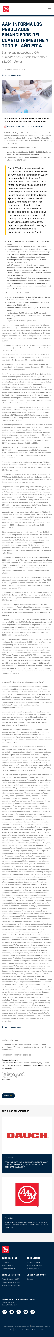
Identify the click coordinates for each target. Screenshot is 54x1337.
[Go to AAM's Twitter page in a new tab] (19, 1312)
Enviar (6, 1095)
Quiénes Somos (9, 1258)
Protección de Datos (38, 1330)
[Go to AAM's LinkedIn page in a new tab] (12, 1312)
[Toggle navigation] (49, 9)
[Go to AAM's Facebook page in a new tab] (5, 1312)
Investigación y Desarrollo (11, 1285)
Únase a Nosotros (36, 1275)
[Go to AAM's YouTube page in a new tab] (26, 1312)
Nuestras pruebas (33, 1269)
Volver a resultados (13, 75)
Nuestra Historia (7, 1265)
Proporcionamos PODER (10, 1279)
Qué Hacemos (33, 1258)
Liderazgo (5, 1262)
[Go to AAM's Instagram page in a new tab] (32, 1312)
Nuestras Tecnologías (34, 1265)
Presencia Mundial (8, 1269)
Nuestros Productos (33, 1262)
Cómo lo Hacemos (11, 1275)
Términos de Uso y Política (22, 1330)
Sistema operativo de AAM (11, 1282)
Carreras (30, 1279)
